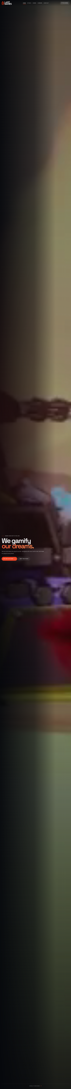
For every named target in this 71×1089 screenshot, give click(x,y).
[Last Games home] (7, 3)
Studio (29, 3)
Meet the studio (24, 558)
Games (34, 3)
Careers (40, 3)
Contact (46, 3)
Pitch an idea (64, 2)
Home (24, 3)
